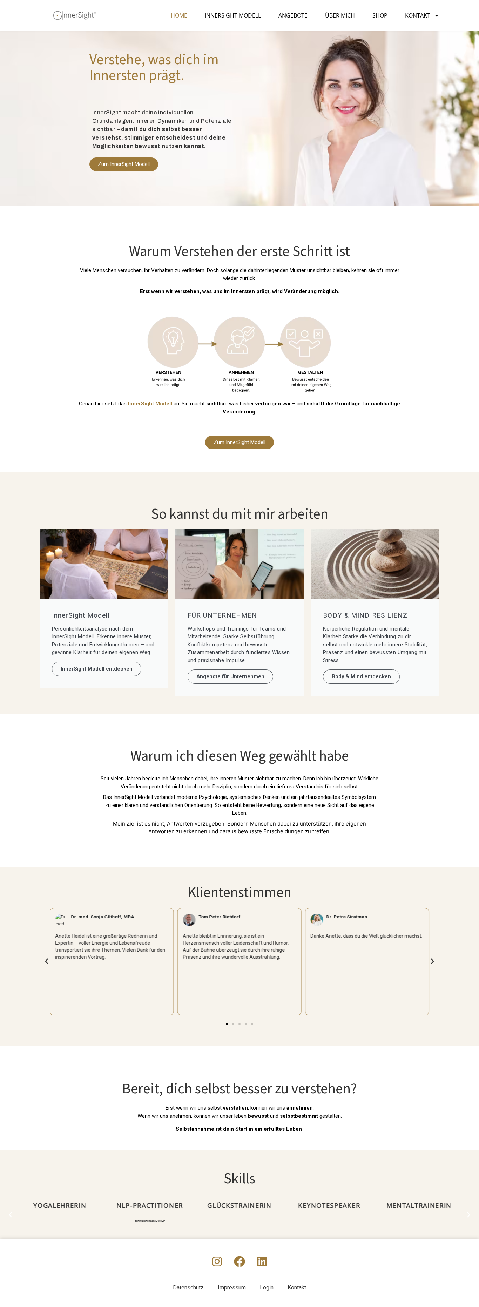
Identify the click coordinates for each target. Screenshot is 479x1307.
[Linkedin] (262, 1261)
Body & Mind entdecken (361, 676)
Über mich (340, 15)
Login (267, 1287)
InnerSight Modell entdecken (97, 669)
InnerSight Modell (233, 15)
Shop (379, 15)
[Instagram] (217, 1261)
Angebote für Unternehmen (230, 676)
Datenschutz (188, 1287)
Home (179, 15)
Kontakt (417, 15)
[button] (46, 961)
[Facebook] (239, 1261)
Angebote (293, 15)
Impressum (232, 1287)
